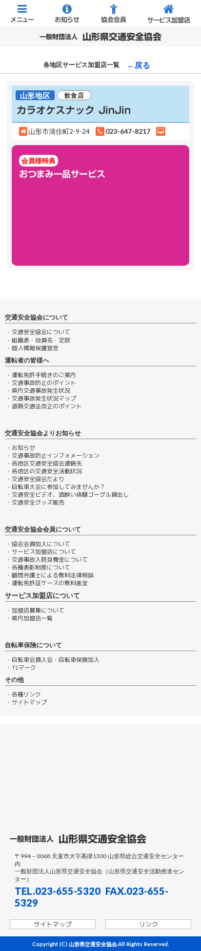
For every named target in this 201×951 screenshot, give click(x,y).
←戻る (138, 65)
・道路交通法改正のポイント (44, 406)
